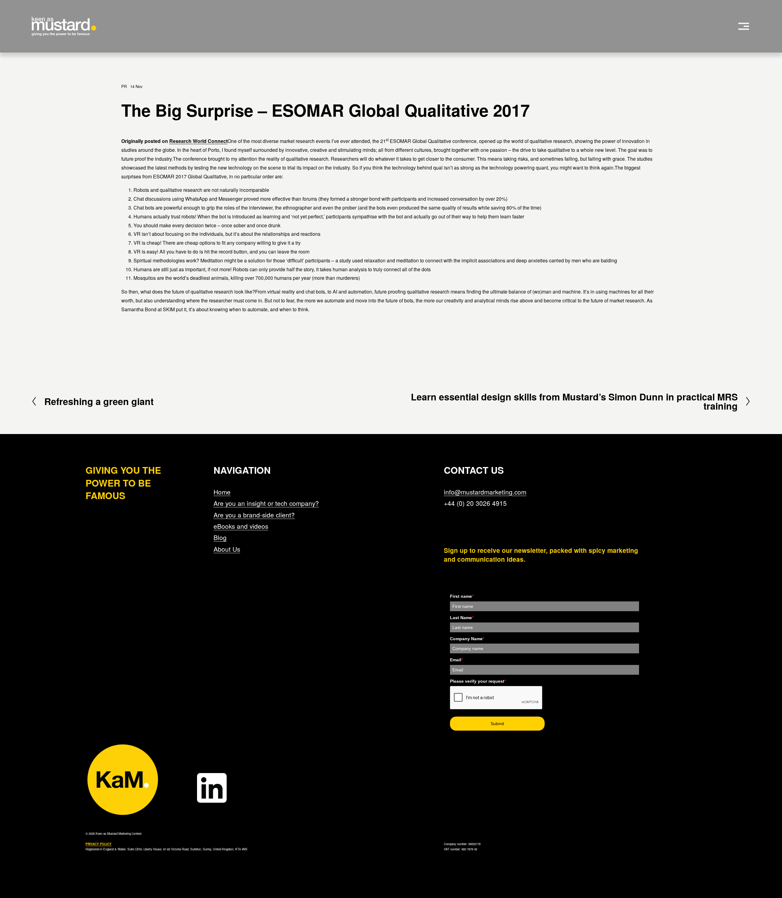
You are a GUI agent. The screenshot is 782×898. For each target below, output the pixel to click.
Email (456, 659)
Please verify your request (478, 681)
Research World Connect (198, 140)
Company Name (467, 638)
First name (461, 596)
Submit (497, 723)
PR (124, 86)
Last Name (461, 617)
